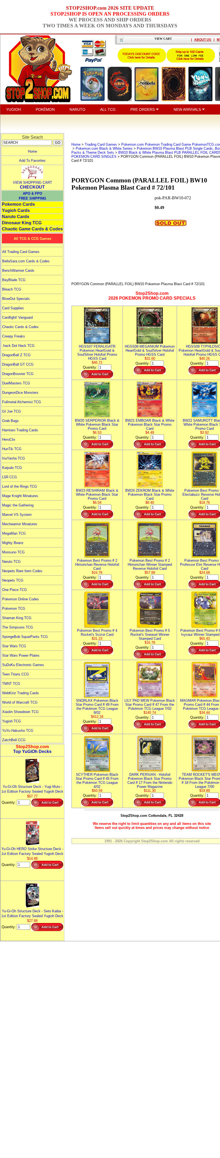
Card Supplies (13, 308)
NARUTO (77, 109)
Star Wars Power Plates (20, 655)
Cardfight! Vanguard (17, 317)
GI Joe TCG (11, 411)
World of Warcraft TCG (20, 702)
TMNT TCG (11, 684)
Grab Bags (10, 421)
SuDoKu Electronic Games (23, 665)
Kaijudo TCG (12, 468)
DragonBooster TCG (18, 374)
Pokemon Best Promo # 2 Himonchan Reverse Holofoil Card (97, 564)
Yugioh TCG (11, 721)
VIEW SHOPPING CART (32, 183)
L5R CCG (9, 477)
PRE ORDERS (143, 109)
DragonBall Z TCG (16, 355)
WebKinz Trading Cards (20, 693)
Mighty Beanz (13, 543)
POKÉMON (45, 109)
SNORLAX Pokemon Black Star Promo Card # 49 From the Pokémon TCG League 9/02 (97, 707)
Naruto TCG (11, 562)
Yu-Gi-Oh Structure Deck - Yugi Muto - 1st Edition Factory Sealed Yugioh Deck (32, 789)
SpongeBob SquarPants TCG (25, 637)
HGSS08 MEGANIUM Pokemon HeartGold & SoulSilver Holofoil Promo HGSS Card (150, 350)
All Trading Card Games (20, 252)
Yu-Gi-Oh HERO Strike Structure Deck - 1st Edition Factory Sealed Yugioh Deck (32, 851)
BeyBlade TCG (13, 280)
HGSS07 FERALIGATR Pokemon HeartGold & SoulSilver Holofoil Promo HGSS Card (97, 352)
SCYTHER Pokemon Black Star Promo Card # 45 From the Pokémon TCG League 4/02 (97, 781)
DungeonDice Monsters (20, 393)
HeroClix (8, 440)
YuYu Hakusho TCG (17, 731)
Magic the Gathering (18, 505)
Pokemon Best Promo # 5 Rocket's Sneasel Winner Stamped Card (150, 634)
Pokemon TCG (13, 608)
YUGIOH (13, 109)
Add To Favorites (32, 161)
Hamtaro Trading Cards (20, 430)
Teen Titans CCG (15, 674)
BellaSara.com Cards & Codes (26, 261)
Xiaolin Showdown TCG (20, 712)
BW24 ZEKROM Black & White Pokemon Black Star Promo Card (149, 494)
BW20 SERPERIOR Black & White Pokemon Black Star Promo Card (97, 424)
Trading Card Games (101, 144)
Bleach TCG (11, 289)
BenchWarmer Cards (18, 271)
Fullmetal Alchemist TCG (21, 402)
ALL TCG (108, 109)
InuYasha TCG (13, 458)
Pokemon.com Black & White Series (104, 148)
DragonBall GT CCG (18, 364)
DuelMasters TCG (16, 383)
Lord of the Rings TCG (19, 486)
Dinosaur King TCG (22, 222)
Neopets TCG (12, 580)
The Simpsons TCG (17, 627)
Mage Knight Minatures (20, 496)
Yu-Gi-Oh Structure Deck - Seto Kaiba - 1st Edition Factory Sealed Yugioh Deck (32, 913)
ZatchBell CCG (13, 740)
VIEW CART (163, 38)
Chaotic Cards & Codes (20, 327)
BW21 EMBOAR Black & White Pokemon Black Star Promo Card (149, 424)
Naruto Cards (15, 216)
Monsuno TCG (13, 552)
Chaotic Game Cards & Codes (32, 229)
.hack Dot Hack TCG (18, 346)
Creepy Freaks (13, 336)
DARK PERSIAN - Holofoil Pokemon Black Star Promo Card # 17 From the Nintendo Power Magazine (149, 781)
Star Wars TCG (14, 646)
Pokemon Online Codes (20, 599)
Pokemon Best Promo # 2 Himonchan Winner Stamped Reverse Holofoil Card (150, 564)
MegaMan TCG (14, 533)
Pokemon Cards (18, 204)
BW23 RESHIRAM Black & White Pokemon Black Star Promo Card (97, 494)
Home (32, 151)
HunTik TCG (11, 449)
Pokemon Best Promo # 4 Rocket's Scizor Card (97, 632)
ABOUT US (202, 40)
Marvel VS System (17, 515)
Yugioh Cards (16, 210)
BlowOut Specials (16, 299)
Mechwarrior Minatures (19, 524)
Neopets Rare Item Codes (22, 571)
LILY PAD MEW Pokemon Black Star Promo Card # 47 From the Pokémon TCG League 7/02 (149, 705)
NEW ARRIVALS (188, 109)
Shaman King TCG (16, 618)
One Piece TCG (14, 590)
